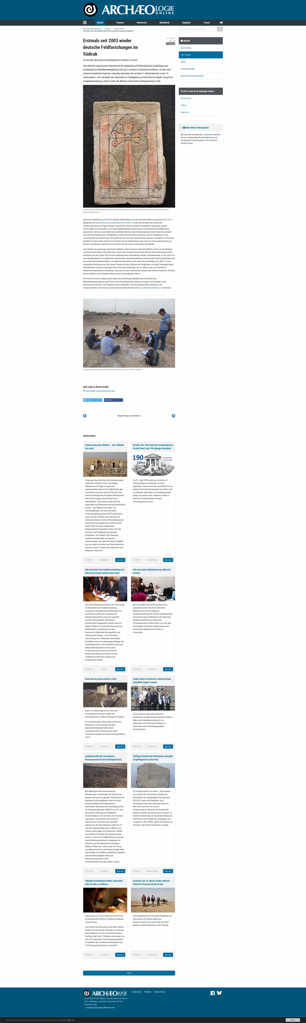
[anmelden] (221, 22)
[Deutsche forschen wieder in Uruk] (105, 694)
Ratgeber (186, 22)
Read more (120, 560)
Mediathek (164, 22)
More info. (71, 1020)
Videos (183, 105)
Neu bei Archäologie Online (192, 76)
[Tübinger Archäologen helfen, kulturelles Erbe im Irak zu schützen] (105, 900)
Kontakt (147, 991)
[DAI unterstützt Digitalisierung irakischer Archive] (153, 588)
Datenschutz (159, 991)
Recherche (142, 22)
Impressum (136, 991)
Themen (120, 22)
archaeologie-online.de (92, 29)
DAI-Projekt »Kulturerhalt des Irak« (100, 391)
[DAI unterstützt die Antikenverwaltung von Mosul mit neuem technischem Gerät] (105, 588)
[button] (92, 400)
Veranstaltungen (188, 68)
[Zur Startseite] (129, 9)
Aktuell (100, 22)
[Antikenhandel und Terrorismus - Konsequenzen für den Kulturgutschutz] (105, 775)
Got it (293, 1020)
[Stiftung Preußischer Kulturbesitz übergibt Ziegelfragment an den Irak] (153, 775)
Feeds (183, 62)
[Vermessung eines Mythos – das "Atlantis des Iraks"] (105, 464)
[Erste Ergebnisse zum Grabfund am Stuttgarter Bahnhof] (84, 415)
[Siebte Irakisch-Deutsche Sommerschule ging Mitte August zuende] (153, 698)
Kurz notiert (119, 29)
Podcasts (185, 112)
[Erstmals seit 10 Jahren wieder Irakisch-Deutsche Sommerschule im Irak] (153, 900)
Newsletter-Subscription (197, 127)
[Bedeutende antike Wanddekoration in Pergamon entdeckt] (173, 415)
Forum (207, 22)
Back (129, 973)
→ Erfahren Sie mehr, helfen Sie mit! (99, 1007)
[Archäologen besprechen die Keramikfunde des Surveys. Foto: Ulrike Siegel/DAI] (129, 333)
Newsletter (209, 134)
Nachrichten (186, 48)
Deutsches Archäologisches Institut (115, 222)
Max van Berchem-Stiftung (147, 287)
